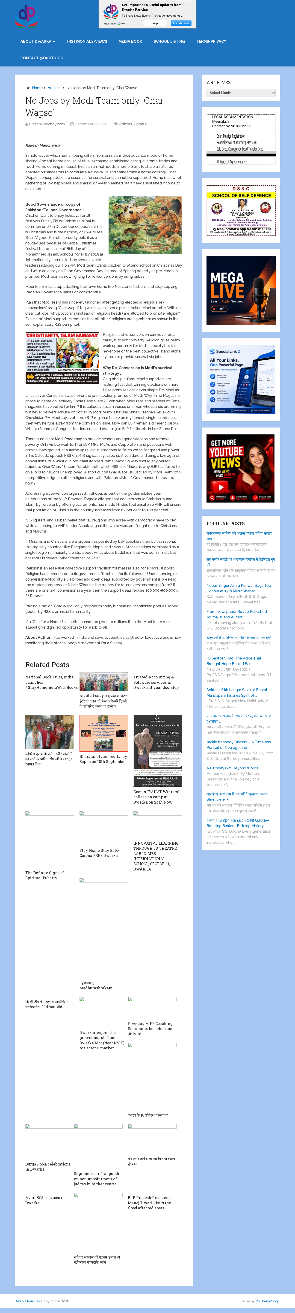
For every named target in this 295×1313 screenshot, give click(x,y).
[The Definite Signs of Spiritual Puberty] (49, 839)
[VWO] (122, 23)
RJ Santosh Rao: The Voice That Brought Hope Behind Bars (233, 661)
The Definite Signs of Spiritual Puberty (44, 875)
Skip (155, 23)
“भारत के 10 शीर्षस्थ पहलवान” (148, 1115)
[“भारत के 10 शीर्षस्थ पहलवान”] (152, 1076)
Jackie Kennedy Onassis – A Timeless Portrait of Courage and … (238, 745)
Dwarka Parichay (27, 1301)
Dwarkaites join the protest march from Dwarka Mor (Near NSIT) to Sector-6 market (102, 1040)
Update (140, 124)
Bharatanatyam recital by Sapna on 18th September (103, 759)
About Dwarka (36, 41)
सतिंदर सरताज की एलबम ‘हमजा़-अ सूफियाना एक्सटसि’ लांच (97, 1260)
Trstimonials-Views (86, 41)
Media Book (130, 41)
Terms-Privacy (211, 41)
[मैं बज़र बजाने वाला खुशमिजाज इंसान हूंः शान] (152, 1139)
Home (37, 88)
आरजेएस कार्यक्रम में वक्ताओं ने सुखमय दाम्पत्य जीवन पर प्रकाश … (237, 797)
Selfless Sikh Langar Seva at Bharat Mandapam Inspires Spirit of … (236, 693)
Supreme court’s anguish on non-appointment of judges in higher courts (96, 1178)
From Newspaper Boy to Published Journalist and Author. (236, 614)
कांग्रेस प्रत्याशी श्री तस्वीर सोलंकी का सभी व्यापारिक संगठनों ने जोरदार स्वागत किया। (48, 759)
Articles (54, 88)
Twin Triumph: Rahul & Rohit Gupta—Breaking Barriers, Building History (237, 823)
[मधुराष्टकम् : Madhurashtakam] (104, 928)
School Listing (169, 41)
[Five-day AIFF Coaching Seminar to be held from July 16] (152, 1008)
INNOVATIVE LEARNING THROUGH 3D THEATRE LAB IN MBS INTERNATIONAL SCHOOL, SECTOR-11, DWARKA (156, 856)
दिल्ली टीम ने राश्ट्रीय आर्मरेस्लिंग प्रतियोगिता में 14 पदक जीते (46, 1004)
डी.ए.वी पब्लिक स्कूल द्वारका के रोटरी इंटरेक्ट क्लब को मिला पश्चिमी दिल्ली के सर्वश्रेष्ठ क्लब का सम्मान (104, 700)
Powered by (110, 23)
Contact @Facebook (42, 58)
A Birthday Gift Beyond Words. (232, 768)
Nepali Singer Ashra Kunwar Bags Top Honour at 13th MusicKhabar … (238, 588)
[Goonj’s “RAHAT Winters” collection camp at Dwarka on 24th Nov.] (157, 751)
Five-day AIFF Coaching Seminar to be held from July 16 (150, 1028)
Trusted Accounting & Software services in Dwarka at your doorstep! (156, 682)
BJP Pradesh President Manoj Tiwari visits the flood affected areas (149, 1202)
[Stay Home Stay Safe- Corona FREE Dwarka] (104, 828)
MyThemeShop (267, 1301)
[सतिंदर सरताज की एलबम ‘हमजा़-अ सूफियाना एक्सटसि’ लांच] (98, 1222)
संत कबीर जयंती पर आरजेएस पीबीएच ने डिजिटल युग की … (240, 562)
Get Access (181, 23)
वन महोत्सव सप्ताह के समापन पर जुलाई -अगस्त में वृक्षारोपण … (238, 719)
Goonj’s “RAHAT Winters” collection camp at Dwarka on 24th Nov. (156, 796)
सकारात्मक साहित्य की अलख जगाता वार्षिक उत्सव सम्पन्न (239, 536)
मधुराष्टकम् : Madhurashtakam (96, 985)
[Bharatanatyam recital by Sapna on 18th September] (104, 733)
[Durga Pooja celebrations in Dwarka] (49, 1141)
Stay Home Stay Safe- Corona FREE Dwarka (100, 853)
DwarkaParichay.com (47, 124)
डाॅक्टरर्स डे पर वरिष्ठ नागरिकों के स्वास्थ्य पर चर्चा (238, 637)
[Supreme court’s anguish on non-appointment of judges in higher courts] (98, 1146)
